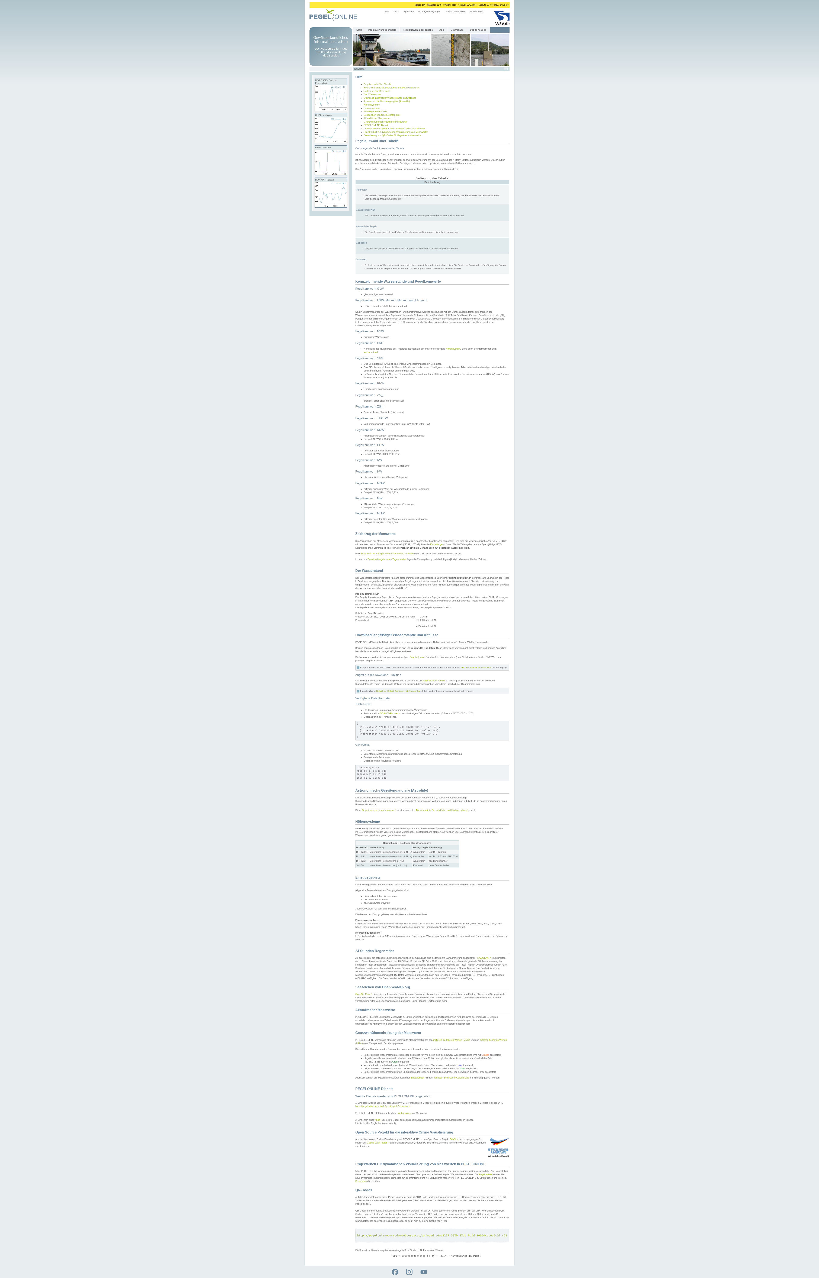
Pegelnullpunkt (417, 657)
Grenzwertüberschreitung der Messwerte (385, 121)
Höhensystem (453, 348)
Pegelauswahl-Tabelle (434, 680)
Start (359, 30)
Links (396, 11)
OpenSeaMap (363, 994)
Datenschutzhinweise (455, 11)
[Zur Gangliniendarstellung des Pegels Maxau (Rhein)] (331, 142)
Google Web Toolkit (378, 1142)
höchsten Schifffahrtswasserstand (451, 1077)
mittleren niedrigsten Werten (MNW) (451, 1040)
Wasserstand (371, 352)
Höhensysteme (372, 104)
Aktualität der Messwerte (376, 118)
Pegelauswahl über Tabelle (418, 30)
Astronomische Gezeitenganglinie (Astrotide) (387, 101)
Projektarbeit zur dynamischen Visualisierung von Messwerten (396, 132)
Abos (377, 1120)
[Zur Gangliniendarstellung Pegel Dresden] (331, 174)
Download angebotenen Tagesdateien (386, 559)
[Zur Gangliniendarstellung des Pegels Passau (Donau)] (331, 206)
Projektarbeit (485, 1174)
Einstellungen (476, 11)
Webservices (404, 1113)
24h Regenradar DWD (375, 111)
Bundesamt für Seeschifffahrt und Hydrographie (442, 810)
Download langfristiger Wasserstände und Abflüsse (390, 98)
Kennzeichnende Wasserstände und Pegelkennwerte (391, 87)
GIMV (454, 1139)
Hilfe (387, 11)
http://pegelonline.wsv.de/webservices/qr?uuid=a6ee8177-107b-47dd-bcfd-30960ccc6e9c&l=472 (432, 1235)
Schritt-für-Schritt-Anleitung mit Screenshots (399, 691)
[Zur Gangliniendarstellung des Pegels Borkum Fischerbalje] (331, 110)
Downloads (457, 30)
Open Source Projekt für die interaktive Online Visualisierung (395, 128)
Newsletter (359, 69)
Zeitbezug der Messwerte (377, 91)
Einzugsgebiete (372, 108)
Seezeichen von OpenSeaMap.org (381, 115)
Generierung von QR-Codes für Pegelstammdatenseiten (393, 135)
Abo (441, 30)
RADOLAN (484, 958)
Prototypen (361, 1181)
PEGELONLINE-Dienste (376, 125)
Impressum (408, 11)
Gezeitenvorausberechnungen (379, 810)
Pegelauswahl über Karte (382, 30)
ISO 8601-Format (389, 713)
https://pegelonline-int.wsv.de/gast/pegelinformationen (382, 1106)
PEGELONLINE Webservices (476, 667)
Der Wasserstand (373, 94)
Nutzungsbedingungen (429, 11)
